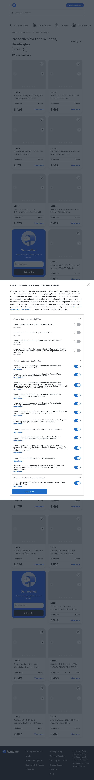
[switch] (77, 324)
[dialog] (47, 390)
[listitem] (47, 319)
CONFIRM (29, 492)
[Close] (89, 285)
